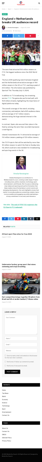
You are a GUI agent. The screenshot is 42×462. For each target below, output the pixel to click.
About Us (5, 428)
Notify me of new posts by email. (17, 366)
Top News (5, 393)
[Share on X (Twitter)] (18, 36)
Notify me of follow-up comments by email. (20, 362)
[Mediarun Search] (21, 3)
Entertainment (6, 412)
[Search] (39, 3)
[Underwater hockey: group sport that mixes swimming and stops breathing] (21, 251)
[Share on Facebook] (7, 36)
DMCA (4, 434)
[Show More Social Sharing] (38, 36)
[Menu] (3, 3)
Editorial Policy (7, 437)
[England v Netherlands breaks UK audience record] (21, 52)
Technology (6, 406)
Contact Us (5, 415)
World (4, 396)
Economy (5, 399)
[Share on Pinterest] (30, 36)
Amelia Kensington (13, 27)
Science (4, 402)
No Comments (8, 31)
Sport (5, 14)
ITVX (9, 98)
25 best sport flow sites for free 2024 (17, 234)
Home (4, 390)
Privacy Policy (6, 441)
